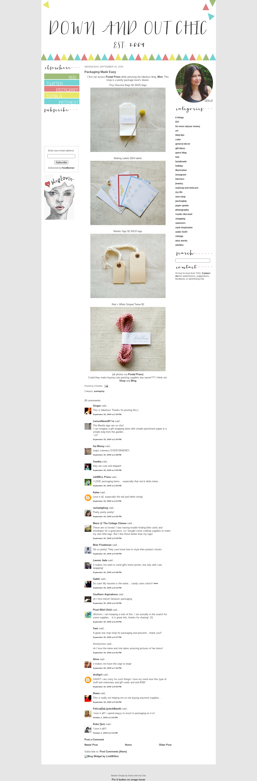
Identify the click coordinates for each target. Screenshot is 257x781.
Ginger (97, 405)
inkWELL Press (102, 477)
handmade (181, 161)
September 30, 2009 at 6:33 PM (107, 603)
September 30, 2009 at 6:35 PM (107, 622)
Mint (160, 76)
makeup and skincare (186, 188)
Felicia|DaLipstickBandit (107, 708)
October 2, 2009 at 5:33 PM (105, 733)
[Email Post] (106, 386)
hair (177, 157)
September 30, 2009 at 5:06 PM (107, 554)
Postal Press (113, 76)
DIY (177, 122)
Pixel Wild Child (102, 609)
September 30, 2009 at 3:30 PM (107, 486)
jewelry (179, 183)
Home (128, 744)
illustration (181, 170)
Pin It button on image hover (128, 779)
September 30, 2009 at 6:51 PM (107, 653)
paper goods (182, 205)
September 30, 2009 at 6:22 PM (107, 588)
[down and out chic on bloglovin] (59, 219)
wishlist (179, 245)
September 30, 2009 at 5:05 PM (107, 538)
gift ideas (180, 148)
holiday (179, 166)
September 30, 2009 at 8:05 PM (107, 687)
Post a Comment (94, 739)
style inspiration (183, 227)
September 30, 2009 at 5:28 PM (107, 572)
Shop (122, 380)
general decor (182, 144)
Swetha (97, 461)
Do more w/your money (187, 126)
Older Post (165, 744)
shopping (180, 218)
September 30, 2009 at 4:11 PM (107, 501)
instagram (180, 174)
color (178, 139)
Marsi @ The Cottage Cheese (109, 523)
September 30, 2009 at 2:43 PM (107, 439)
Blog (133, 380)
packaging (99, 391)
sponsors (180, 223)
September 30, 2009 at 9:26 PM (107, 702)
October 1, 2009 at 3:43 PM (105, 717)
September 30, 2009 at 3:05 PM (107, 470)
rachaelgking (100, 507)
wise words (181, 240)
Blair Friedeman (102, 544)
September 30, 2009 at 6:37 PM (107, 637)
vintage (179, 236)
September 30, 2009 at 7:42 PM (107, 668)
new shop (180, 196)
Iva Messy (98, 446)
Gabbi (96, 579)
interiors (179, 179)
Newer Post (91, 744)
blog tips (179, 135)
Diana (96, 693)
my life (178, 192)
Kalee (96, 492)
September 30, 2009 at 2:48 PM (107, 455)
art (176, 130)
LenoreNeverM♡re (103, 421)
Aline (96, 659)
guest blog (180, 152)
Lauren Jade (100, 560)
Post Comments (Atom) (113, 751)
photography (182, 210)
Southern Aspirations (105, 594)
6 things (179, 117)
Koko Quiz (99, 724)
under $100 (181, 232)
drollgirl (97, 674)
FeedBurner (68, 168)
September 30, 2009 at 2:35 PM (107, 414)
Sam (95, 628)
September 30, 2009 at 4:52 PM (107, 516)
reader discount (183, 214)
